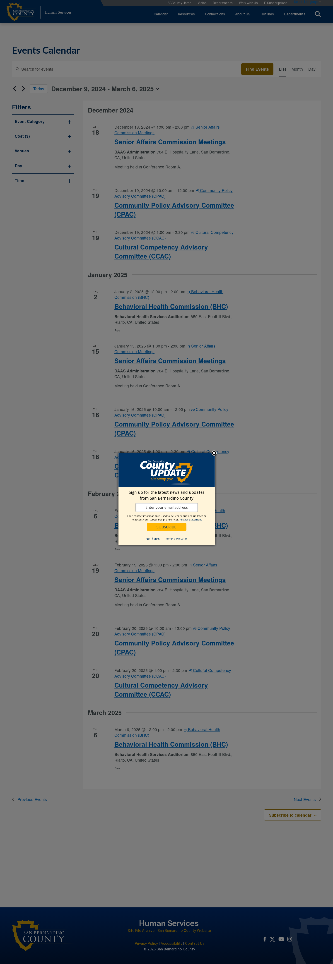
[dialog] (166, 499)
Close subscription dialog (214, 453)
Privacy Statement (191, 519)
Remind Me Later (176, 539)
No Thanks (152, 539)
